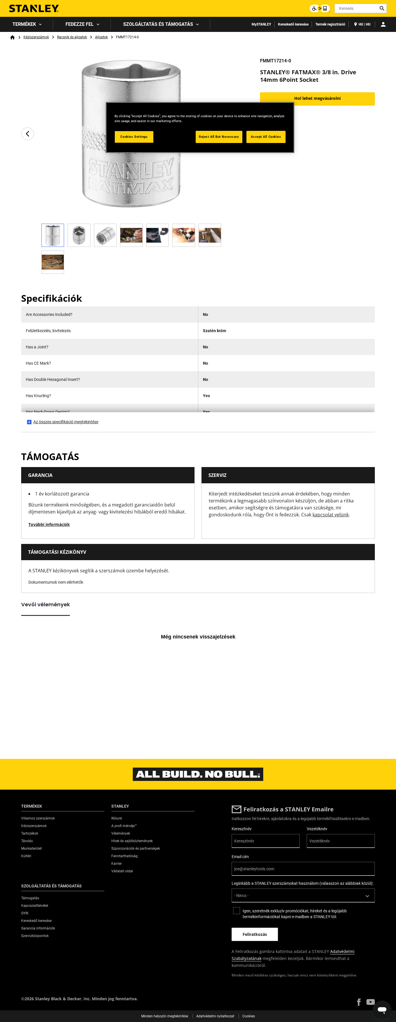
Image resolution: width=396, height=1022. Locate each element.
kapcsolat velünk (331, 514)
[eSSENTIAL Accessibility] (320, 8)
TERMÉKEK (24, 24)
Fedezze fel (80, 24)
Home (12, 37)
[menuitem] (26, 24)
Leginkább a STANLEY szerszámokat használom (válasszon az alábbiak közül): (302, 883)
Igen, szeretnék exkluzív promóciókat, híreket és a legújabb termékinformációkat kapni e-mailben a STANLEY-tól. (295, 914)
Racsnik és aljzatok (72, 37)
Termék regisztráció (330, 24)
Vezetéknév (317, 828)
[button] (359, 1002)
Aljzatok (101, 37)
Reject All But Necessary (219, 137)
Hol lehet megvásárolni (317, 98)
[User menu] (383, 24)
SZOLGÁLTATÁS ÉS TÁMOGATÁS (158, 24)
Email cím (240, 856)
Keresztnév (242, 828)
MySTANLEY (261, 24)
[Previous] (27, 133)
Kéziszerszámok (36, 37)
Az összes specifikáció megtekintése (65, 421)
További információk (49, 524)
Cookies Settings (134, 137)
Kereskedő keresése (293, 24)
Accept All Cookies (266, 137)
